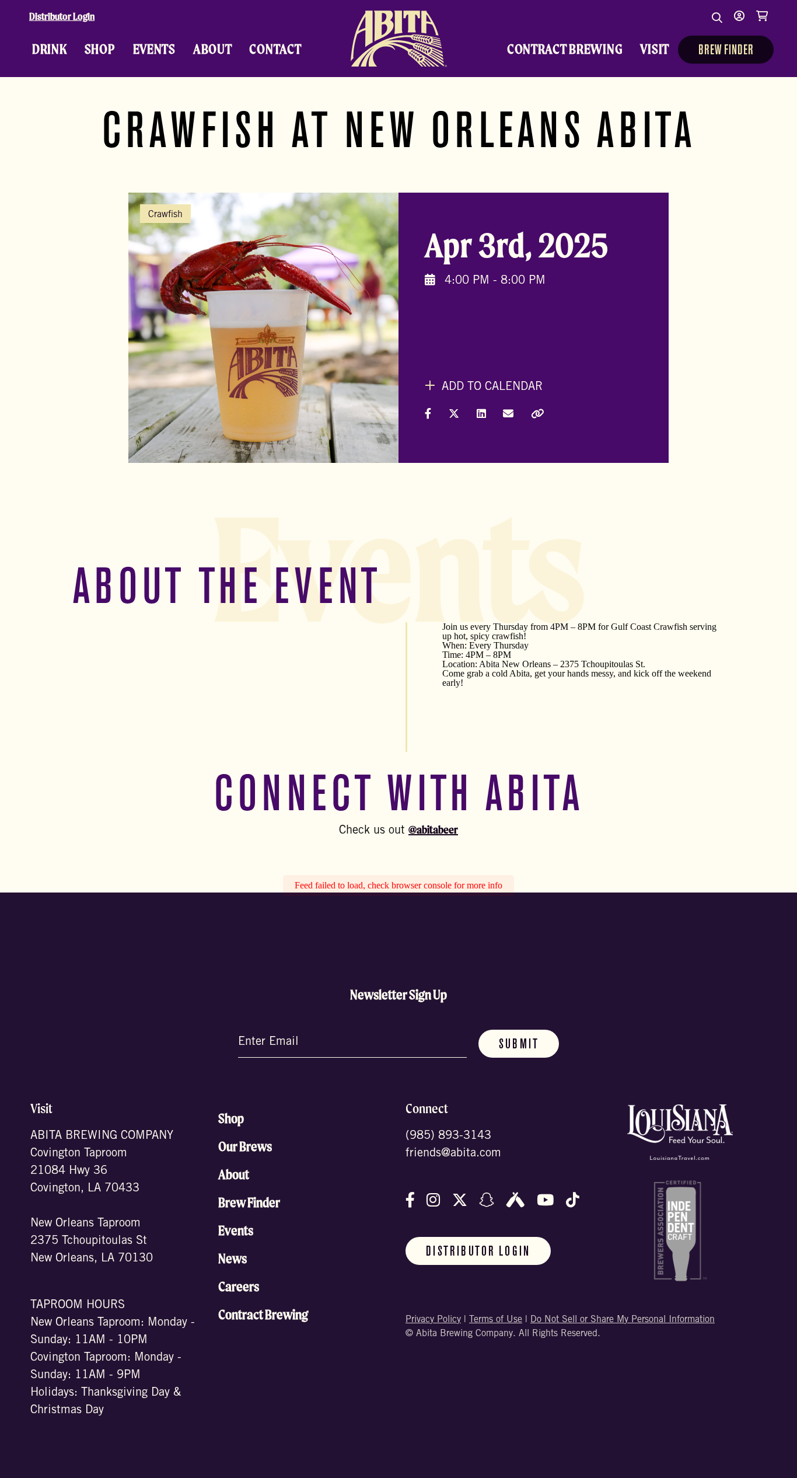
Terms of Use (495, 1319)
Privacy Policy (433, 1319)
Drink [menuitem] (49, 49)
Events (235, 1230)
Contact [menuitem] (275, 49)
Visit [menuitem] (654, 49)
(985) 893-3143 (448, 1136)
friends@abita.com (453, 1154)
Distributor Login (62, 16)
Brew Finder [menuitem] (725, 51)
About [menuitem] (212, 49)
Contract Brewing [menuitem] (565, 49)
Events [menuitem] (154, 49)
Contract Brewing (263, 1314)
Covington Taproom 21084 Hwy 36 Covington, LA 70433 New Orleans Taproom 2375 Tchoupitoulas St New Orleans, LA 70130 (91, 1206)
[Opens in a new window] (680, 1132)
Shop (231, 1118)
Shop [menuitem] (100, 49)
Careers (238, 1286)
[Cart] (762, 23)
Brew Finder (249, 1202)
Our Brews (245, 1146)
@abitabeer (433, 829)
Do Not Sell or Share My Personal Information (622, 1319)
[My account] (739, 23)
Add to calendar (490, 387)
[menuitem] (398, 38)
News (232, 1258)
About (233, 1174)
